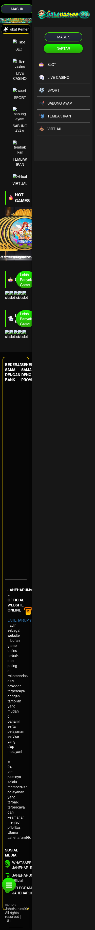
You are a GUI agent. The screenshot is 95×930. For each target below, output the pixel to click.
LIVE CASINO (20, 76)
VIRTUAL (19, 183)
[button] (2, 18)
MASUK (17, 8)
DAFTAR (63, 48)
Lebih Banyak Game (26, 279)
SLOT (19, 49)
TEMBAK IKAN (20, 162)
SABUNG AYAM (20, 128)
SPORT (20, 97)
